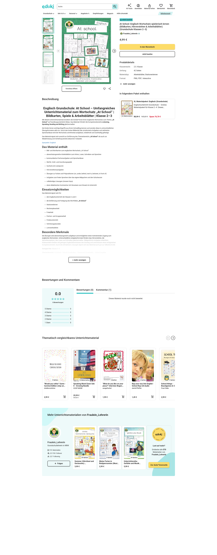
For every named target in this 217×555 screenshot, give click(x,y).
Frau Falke (165, 388)
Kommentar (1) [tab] (103, 289)
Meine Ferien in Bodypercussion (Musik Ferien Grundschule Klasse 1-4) (108, 462)
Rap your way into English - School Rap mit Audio (143, 385)
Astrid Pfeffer (137, 388)
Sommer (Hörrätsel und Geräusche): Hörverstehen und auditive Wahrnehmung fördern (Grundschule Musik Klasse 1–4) (84, 462)
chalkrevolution (49, 388)
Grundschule (47, 13)
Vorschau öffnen (71, 89)
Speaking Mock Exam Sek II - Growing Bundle (84, 385)
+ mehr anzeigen (79, 260)
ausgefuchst (107, 388)
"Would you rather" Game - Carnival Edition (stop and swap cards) (55, 385)
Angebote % (85, 13)
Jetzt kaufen (147, 54)
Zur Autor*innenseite (158, 465)
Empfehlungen (98, 13)
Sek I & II (61, 13)
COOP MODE (77, 388)
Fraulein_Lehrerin (130, 33)
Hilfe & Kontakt (122, 13)
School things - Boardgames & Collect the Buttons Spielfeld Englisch (171, 385)
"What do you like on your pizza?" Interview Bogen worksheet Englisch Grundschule (113, 385)
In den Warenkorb (147, 47)
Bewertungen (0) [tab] (85, 289)
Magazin (110, 13)
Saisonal (72, 13)
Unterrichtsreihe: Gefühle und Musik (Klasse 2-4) (131, 462)
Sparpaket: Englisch (49, 143)
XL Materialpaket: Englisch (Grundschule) (151, 101)
